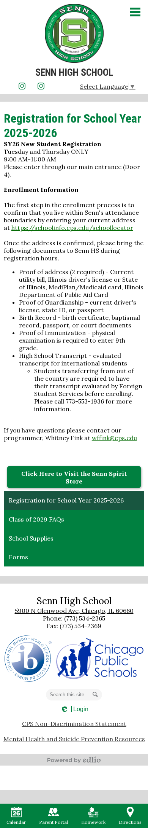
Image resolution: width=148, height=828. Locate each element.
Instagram (22, 86)
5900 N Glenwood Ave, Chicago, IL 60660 (74, 610)
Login (74, 709)
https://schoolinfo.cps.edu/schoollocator (72, 227)
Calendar (16, 822)
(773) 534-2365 (84, 618)
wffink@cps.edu (114, 438)
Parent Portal (53, 822)
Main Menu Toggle (135, 12)
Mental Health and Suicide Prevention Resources (74, 739)
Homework (93, 822)
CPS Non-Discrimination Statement (74, 723)
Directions (130, 822)
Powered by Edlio (74, 760)
